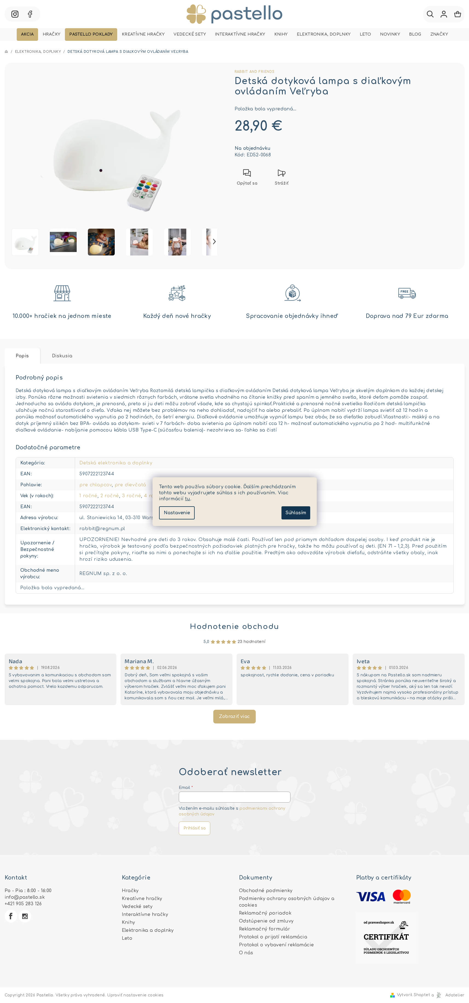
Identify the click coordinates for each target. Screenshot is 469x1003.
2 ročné (109, 495)
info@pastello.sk (25, 897)
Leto (127, 938)
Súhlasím (296, 512)
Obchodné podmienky (266, 890)
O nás (246, 952)
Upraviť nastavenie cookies (135, 995)
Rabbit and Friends (255, 72)
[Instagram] (25, 916)
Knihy (128, 922)
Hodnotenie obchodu (234, 627)
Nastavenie (177, 512)
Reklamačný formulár (264, 929)
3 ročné (131, 495)
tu (187, 498)
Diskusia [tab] (62, 356)
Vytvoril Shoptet (413, 995)
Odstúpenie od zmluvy (266, 921)
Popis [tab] (22, 356)
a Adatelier (447, 995)
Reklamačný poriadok (265, 913)
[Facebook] (11, 916)
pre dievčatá (130, 484)
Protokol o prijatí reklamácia (273, 937)
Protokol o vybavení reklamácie (276, 944)
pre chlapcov (95, 484)
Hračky (130, 890)
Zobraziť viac (234, 716)
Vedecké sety (137, 906)
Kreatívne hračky (142, 898)
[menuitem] (27, 34)
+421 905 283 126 (23, 903)
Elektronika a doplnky (148, 930)
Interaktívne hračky (145, 914)
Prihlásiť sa (194, 828)
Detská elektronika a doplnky (115, 463)
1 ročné (88, 495)
